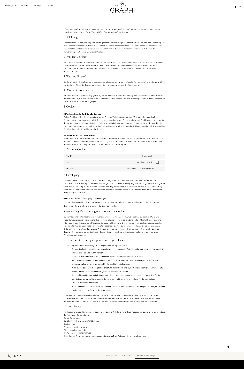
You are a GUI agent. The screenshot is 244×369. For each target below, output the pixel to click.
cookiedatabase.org (103, 336)
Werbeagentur (10, 5)
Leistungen (37, 5)
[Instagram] (240, 7)
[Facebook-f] (235, 7)
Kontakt (50, 5)
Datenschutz (111, 356)
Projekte (24, 5)
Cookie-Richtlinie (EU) (147, 356)
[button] (228, 347)
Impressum (127, 356)
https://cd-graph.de (86, 43)
